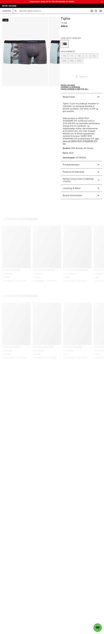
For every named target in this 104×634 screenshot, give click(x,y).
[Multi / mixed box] (64, 44)
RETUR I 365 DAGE (9, 6)
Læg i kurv (83, 77)
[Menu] (100, 11)
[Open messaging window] (97, 627)
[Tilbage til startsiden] (6, 10)
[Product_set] (25, 51)
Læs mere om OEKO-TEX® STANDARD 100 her (81, 141)
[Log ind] (91, 10)
